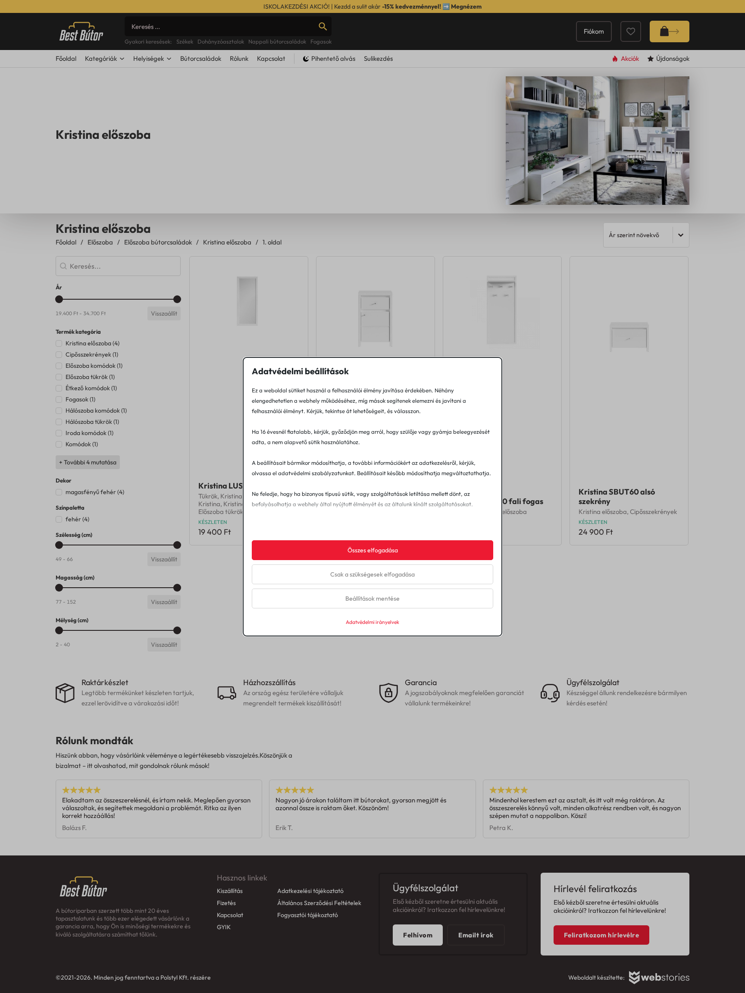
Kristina (231, 496)
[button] (118, 343)
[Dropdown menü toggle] (122, 58)
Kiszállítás (230, 891)
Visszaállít (164, 313)
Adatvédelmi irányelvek (372, 622)
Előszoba (100, 242)
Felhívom (417, 935)
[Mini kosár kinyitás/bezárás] (669, 31)
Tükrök (207, 496)
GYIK (224, 927)
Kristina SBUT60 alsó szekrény (617, 496)
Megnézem (466, 6)
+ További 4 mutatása (87, 462)
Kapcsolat (271, 58)
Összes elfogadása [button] (372, 550)
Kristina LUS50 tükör (235, 486)
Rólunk (239, 58)
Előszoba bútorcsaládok (158, 242)
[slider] (59, 299)
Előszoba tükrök (220, 511)
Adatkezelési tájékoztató (310, 891)
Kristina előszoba (227, 242)
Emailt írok (476, 935)
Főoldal (66, 58)
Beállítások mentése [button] (372, 598)
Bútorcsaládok (200, 58)
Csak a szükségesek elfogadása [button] (372, 574)
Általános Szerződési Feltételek (319, 903)
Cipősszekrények (653, 511)
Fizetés (226, 903)
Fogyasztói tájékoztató (307, 915)
